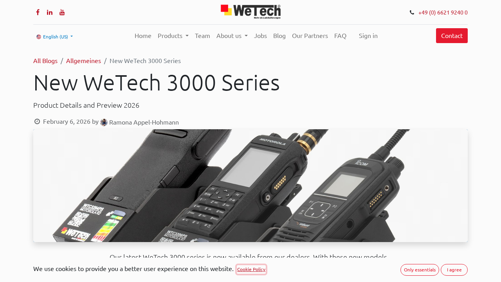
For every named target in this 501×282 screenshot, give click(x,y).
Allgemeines (83, 60)
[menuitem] (143, 35)
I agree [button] (454, 269)
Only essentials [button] (420, 269)
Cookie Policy (251, 269)
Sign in (368, 35)
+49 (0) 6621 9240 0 (443, 12)
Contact (452, 35)
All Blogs (45, 60)
